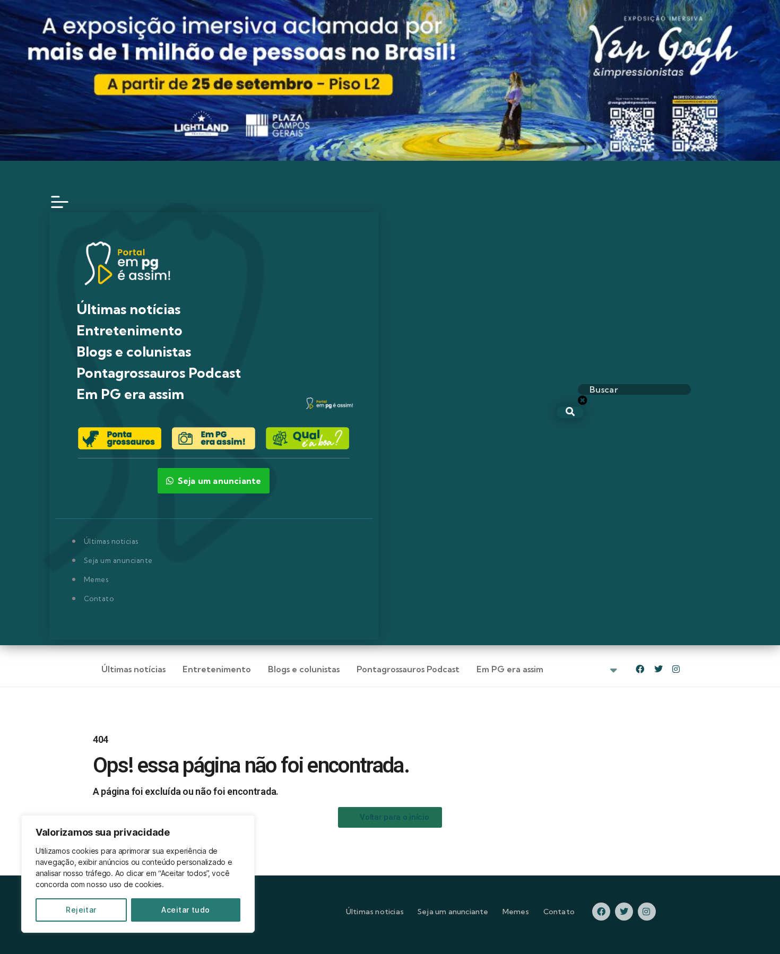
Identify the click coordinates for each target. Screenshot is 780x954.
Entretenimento (129, 330)
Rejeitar (81, 909)
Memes (96, 579)
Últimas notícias (128, 309)
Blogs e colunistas (133, 351)
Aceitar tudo (185, 909)
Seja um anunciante (118, 560)
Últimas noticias (111, 541)
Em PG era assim (130, 394)
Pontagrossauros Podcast (158, 372)
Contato (99, 598)
